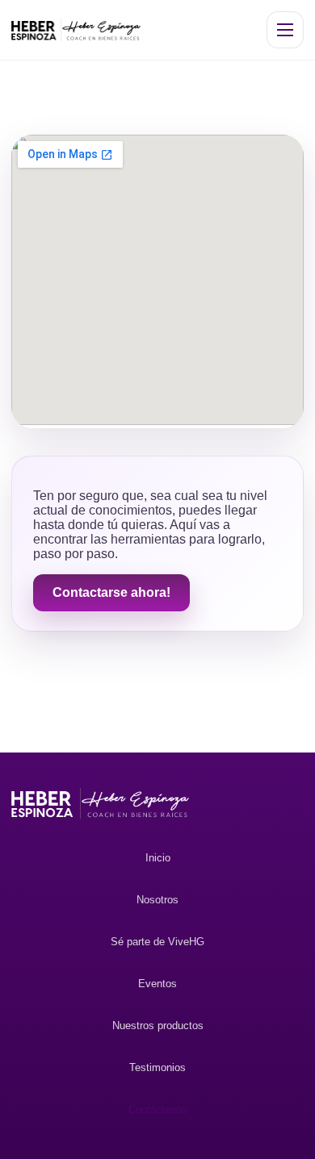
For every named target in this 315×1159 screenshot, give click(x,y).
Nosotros (157, 900)
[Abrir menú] (285, 29)
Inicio (157, 858)
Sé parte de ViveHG (157, 942)
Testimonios (157, 1067)
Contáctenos (157, 1109)
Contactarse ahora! (111, 592)
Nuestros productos (158, 1025)
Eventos (157, 984)
